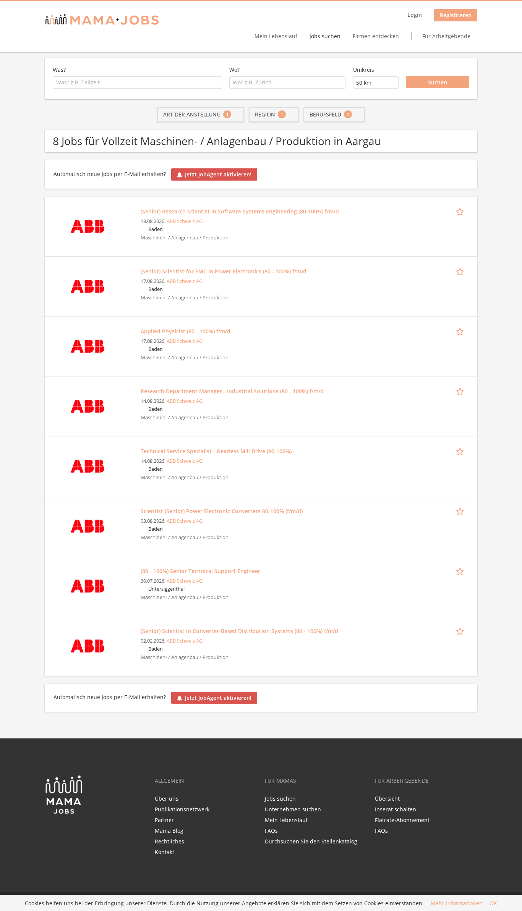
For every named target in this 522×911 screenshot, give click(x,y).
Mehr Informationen (457, 903)
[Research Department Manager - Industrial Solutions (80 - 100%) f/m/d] (87, 405)
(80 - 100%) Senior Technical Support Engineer (200, 571)
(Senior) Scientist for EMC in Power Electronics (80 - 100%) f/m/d (223, 271)
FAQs (271, 830)
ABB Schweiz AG (185, 221)
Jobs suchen (325, 36)
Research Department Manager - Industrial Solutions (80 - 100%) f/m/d (232, 391)
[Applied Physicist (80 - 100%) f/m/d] (87, 345)
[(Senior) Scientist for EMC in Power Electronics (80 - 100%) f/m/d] (87, 285)
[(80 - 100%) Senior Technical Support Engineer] (87, 585)
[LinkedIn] (64, 830)
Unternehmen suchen (293, 809)
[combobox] (137, 82)
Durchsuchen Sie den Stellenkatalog (311, 841)
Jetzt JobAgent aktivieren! (218, 174)
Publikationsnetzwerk (182, 809)
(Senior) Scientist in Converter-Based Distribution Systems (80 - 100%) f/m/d (239, 631)
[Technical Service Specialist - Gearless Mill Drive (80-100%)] (87, 465)
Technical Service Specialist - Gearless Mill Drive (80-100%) (216, 451)
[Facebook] (50, 830)
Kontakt (164, 852)
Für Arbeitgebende (446, 36)
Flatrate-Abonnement (402, 820)
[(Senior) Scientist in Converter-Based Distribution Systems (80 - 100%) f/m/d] (87, 645)
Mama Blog (169, 830)
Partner (164, 820)
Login (414, 14)
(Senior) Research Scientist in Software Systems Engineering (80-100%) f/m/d (240, 211)
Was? (59, 69)
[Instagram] (75, 830)
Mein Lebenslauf (276, 36)
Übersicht (387, 798)
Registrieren (456, 15)
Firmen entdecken (376, 36)
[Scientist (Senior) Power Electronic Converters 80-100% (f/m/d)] (87, 525)
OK (493, 903)
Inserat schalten (395, 809)
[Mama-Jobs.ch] (102, 20)
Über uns (166, 798)
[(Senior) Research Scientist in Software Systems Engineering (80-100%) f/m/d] (87, 225)
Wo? (234, 69)
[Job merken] (461, 211)
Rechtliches (169, 841)
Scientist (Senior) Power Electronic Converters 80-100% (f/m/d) (222, 511)
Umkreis (363, 69)
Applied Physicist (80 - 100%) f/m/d (185, 331)
